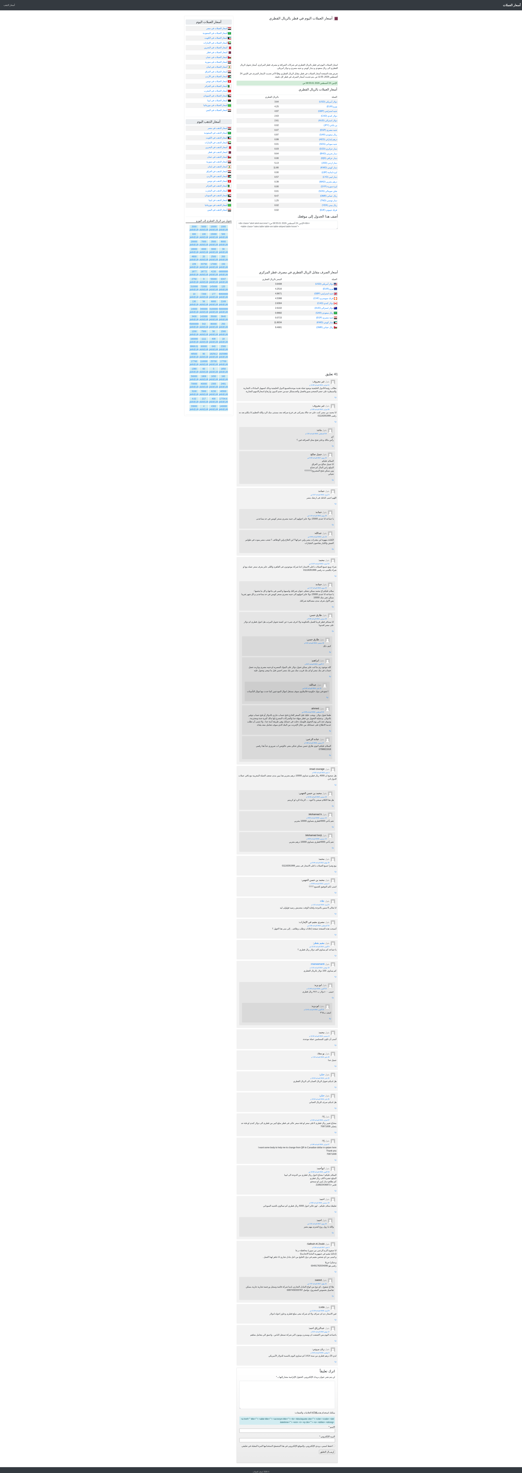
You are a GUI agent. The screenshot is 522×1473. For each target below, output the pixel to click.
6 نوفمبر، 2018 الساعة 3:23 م (320, 1353)
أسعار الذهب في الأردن (217, 176)
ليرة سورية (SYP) (329, 186)
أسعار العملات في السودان (215, 96)
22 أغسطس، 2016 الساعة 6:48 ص (313, 712)
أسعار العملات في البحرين (216, 47)
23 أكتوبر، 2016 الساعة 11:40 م (317, 988)
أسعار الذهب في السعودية (216, 133)
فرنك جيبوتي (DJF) (328, 210)
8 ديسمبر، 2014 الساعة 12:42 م (319, 1036)
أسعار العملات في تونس (217, 81)
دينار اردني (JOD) (329, 163)
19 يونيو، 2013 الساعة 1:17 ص (317, 588)
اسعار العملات (258, 1472)
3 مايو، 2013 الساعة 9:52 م (320, 772)
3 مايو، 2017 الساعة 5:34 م (320, 1247)
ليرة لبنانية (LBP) (329, 172)
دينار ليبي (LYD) (330, 177)
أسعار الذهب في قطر (218, 152)
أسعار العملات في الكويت (216, 38)
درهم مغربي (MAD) (328, 182)
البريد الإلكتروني (327, 1436)
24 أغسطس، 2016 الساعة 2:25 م (316, 433)
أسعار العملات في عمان (217, 57)
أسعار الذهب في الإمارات (216, 142)
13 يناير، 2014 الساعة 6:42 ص (311, 688)
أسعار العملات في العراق (216, 71)
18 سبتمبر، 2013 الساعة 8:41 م (314, 643)
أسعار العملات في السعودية (215, 33)
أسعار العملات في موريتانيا (215, 105)
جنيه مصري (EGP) (328, 130)
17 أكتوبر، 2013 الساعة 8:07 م (314, 664)
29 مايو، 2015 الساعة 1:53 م (320, 1057)
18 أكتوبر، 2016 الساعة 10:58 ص (319, 1172)
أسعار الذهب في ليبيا (218, 200)
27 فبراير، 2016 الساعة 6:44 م (319, 1120)
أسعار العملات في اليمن (217, 110)
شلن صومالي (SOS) (328, 191)
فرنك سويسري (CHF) (323, 298)
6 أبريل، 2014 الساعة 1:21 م (320, 904)
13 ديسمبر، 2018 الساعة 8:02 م (317, 818)
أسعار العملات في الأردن (216, 76)
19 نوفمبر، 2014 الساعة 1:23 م (319, 967)
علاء (322, 901)
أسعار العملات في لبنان (217, 67)
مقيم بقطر (319, 943)
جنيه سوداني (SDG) (328, 144)
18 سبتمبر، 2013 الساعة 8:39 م (317, 619)
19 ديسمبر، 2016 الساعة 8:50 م (319, 1203)
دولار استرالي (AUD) (327, 120)
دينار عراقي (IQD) (329, 158)
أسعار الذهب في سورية (217, 162)
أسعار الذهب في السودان (216, 195)
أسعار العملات (512, 5)
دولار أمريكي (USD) (328, 102)
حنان (322, 1074)
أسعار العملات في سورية (216, 62)
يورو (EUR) (332, 106)
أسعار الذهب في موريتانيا (216, 205)
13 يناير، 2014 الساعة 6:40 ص (317, 537)
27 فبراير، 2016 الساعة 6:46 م (319, 1144)
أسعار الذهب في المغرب (216, 191)
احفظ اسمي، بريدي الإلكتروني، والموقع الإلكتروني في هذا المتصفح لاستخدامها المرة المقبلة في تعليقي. (287, 1446)
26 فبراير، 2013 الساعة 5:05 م (319, 409)
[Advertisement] (287, 42)
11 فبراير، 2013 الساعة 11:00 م (319, 385)
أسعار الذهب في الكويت (217, 138)
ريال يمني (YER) (329, 205)
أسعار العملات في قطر (217, 52)
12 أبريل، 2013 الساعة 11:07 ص (319, 564)
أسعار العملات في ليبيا (217, 100)
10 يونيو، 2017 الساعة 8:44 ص (317, 458)
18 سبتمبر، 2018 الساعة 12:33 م (316, 797)
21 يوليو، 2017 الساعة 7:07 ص (317, 1284)
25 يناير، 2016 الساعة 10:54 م (319, 1099)
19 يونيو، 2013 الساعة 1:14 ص (317, 515)
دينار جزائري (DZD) (328, 149)
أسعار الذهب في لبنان (218, 166)
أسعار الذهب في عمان (217, 157)
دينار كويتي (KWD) (328, 167)
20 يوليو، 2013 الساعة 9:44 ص (319, 862)
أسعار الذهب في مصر (218, 128)
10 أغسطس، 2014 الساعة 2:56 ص (318, 925)
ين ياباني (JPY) (330, 125)
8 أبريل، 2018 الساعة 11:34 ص (319, 1310)
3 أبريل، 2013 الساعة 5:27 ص (320, 495)
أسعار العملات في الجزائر (216, 86)
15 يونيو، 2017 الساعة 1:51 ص (317, 1224)
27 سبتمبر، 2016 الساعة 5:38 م (314, 743)
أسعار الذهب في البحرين (216, 147)
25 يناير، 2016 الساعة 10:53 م (319, 1078)
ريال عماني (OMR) (328, 196)
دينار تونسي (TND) (328, 200)
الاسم (332, 1427)
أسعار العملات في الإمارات (215, 43)
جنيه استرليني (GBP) (327, 111)
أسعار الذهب (9, 5)
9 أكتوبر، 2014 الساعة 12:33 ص (319, 946)
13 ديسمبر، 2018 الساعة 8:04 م (317, 839)
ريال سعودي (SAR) (328, 134)
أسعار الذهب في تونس (217, 181)
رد (335, 397)
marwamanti (317, 964)
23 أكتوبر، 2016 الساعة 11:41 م (314, 1009)
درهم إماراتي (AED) (328, 139)
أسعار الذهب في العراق (217, 171)
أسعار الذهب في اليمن (217, 210)
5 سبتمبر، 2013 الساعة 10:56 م (319, 883)
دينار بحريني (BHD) (328, 153)
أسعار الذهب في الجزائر (217, 186)
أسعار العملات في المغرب (216, 91)
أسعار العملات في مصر (217, 28)
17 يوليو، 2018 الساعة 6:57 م (320, 1332)
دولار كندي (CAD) (329, 116)
